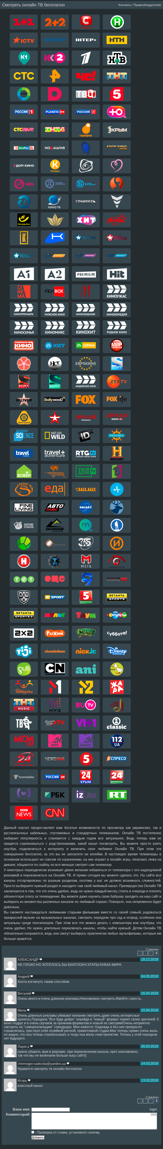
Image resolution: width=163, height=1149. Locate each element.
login (153, 1109)
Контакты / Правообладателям (139, 5)
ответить (41, 960)
